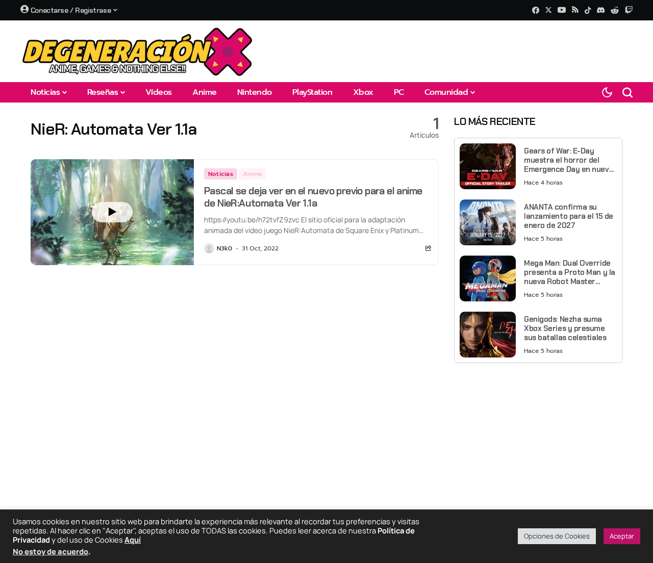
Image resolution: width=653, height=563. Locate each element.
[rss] (575, 10)
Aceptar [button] (622, 536)
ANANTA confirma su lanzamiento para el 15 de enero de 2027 (568, 216)
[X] (548, 10)
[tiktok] (588, 10)
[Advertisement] (538, 442)
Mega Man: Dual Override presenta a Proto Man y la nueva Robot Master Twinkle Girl (569, 272)
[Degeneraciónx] (137, 51)
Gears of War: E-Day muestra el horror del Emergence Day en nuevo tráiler (568, 160)
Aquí (132, 539)
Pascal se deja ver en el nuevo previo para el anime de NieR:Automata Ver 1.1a (313, 197)
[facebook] (535, 10)
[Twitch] (629, 10)
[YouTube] (562, 10)
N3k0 (224, 248)
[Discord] (601, 10)
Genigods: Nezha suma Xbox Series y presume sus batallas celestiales (565, 328)
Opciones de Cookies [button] (557, 536)
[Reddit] (615, 10)
